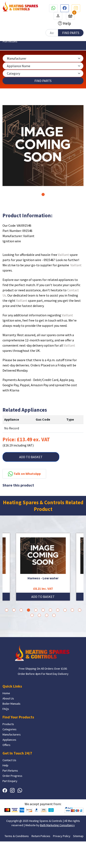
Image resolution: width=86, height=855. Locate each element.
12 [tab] (32, 615)
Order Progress (12, 776)
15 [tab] (54, 615)
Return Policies (41, 836)
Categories (9, 729)
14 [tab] (46, 615)
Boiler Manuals (11, 703)
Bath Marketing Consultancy (57, 825)
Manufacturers (12, 734)
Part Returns (10, 770)
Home (6, 693)
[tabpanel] (43, 145)
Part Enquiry (10, 781)
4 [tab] (28, 610)
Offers (6, 745)
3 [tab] (21, 610)
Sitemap (78, 836)
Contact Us (9, 760)
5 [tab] (35, 610)
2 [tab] (13, 610)
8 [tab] (57, 610)
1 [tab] (43, 194)
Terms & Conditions (17, 836)
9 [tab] (65, 610)
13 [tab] (39, 615)
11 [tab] (79, 610)
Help (66, 23)
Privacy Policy (61, 836)
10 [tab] (72, 610)
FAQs (6, 709)
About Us (8, 698)
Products (8, 724)
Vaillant (63, 255)
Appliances (9, 740)
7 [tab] (50, 610)
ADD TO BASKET (31, 457)
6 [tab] (43, 610)
